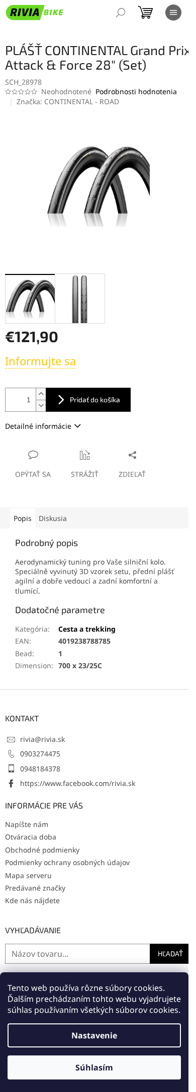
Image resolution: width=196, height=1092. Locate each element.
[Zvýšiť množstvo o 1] (41, 394)
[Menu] (173, 13)
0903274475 (40, 753)
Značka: (68, 101)
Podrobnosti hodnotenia (136, 91)
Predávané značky (35, 888)
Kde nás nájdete (32, 900)
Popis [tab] (23, 518)
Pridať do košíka (95, 399)
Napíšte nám (26, 824)
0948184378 (40, 768)
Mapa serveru (28, 875)
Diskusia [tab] (53, 518)
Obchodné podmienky (42, 850)
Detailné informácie (38, 426)
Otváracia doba (30, 837)
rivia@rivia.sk (42, 739)
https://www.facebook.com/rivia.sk (77, 783)
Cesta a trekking (87, 629)
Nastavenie (94, 1035)
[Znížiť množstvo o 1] (41, 405)
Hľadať (170, 953)
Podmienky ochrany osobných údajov (67, 862)
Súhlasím (94, 1067)
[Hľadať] (121, 13)
